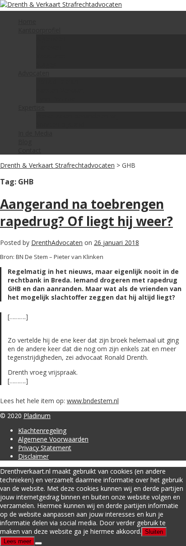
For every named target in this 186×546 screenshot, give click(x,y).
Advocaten (33, 73)
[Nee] (38, 543)
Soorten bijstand (60, 124)
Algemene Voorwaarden (53, 439)
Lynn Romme (55, 98)
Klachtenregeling (42, 430)
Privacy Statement (44, 447)
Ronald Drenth (57, 81)
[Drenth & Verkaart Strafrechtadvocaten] (61, 4)
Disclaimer (33, 456)
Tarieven (48, 47)
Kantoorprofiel (39, 30)
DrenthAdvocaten (57, 242)
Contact (29, 150)
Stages (46, 64)
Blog (25, 141)
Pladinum (37, 415)
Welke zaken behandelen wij (77, 116)
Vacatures (50, 56)
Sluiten (154, 531)
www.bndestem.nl (93, 400)
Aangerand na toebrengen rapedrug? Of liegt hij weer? (86, 212)
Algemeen (50, 38)
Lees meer (17, 541)
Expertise (31, 107)
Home (27, 21)
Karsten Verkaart (60, 90)
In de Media (35, 133)
